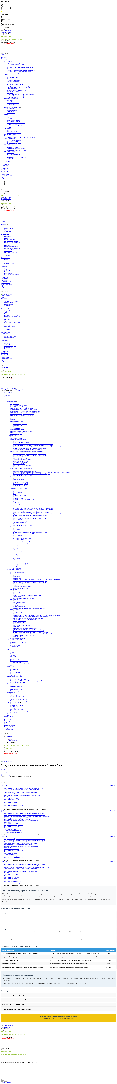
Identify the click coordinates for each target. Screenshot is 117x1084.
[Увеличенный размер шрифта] (2, 6)
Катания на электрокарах (14, 133)
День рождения (11, 104)
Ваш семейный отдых (13, 103)
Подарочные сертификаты (14, 143)
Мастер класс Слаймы (13, 147)
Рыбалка (6, 160)
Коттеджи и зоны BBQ (7, 175)
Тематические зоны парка (11, 227)
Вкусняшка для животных (11, 134)
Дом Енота (10, 117)
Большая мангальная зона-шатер (16, 123)
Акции (2, 178)
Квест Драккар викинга (13, 154)
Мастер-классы (8, 144)
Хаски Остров (11, 113)
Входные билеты (5, 54)
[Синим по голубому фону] (1, 13)
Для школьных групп (10, 83)
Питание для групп (12, 88)
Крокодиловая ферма (6, 172)
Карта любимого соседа (13, 141)
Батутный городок (12, 131)
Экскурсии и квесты (6, 165)
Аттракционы (8, 128)
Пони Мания (10, 158)
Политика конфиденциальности (9, 1063)
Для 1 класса (4, 785)
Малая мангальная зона (13, 120)
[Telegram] (4, 182)
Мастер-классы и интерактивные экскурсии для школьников (23, 86)
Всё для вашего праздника (11, 98)
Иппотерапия (10, 153)
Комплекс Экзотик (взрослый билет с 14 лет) (19, 71)
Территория (4, 57)
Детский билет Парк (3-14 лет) (15, 64)
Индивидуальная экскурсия (14, 105)
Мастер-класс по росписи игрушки (16, 150)
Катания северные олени (14, 77)
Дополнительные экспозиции (12, 107)
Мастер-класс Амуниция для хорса (16, 157)
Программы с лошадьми (10, 151)
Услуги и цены (5, 59)
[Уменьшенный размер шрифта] (1, 2)
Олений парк (4, 171)
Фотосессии (7, 161)
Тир (8, 130)
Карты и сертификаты (10, 138)
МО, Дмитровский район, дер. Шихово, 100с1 (13, 39)
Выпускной (10, 100)
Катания (6, 74)
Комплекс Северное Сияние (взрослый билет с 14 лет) (22, 68)
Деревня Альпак (5, 174)
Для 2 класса (4, 811)
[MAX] (4, 184)
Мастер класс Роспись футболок (16, 148)
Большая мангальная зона (14, 121)
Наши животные (5, 164)
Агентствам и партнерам (14, 91)
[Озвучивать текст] (2, 21)
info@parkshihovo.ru (6, 36)
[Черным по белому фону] (1, 9)
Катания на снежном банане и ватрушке (18, 78)
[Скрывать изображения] (1, 18)
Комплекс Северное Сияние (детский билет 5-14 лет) (21, 70)
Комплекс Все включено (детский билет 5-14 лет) (20, 67)
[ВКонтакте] (4, 181)
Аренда (6, 114)
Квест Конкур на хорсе (13, 155)
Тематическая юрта (12, 124)
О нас (2, 56)
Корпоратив (10, 101)
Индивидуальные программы (12, 135)
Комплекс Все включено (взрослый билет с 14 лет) (21, 66)
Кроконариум (10, 108)
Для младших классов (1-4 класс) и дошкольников (20, 94)
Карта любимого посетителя (14, 140)
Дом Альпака (10, 115)
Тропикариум (10, 111)
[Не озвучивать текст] (1, 23)
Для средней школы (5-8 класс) (15, 96)
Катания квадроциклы (13, 81)
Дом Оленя (10, 118)
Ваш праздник (4, 167)
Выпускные (10, 93)
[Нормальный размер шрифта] (2, 4)
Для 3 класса (4, 836)
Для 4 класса (4, 861)
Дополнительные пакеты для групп (16, 90)
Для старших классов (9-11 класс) (16, 97)
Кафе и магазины (5, 177)
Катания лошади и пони (13, 76)
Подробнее (113, 785)
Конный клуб (4, 170)
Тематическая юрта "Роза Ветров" (16, 125)
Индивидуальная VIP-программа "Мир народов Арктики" (23, 137)
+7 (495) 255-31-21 (8, 30)
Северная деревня (12, 110)
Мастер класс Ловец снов (14, 145)
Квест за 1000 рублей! (7, 1082)
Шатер (9, 127)
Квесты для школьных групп (15, 84)
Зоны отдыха (7, 231)
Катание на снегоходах (13, 80)
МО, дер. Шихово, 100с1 (8, 389)
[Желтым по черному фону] (1, 11)
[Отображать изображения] (1, 16)
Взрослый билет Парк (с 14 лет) (15, 63)
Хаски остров (4, 168)
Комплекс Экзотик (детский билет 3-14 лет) (19, 73)
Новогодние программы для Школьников (18, 87)
